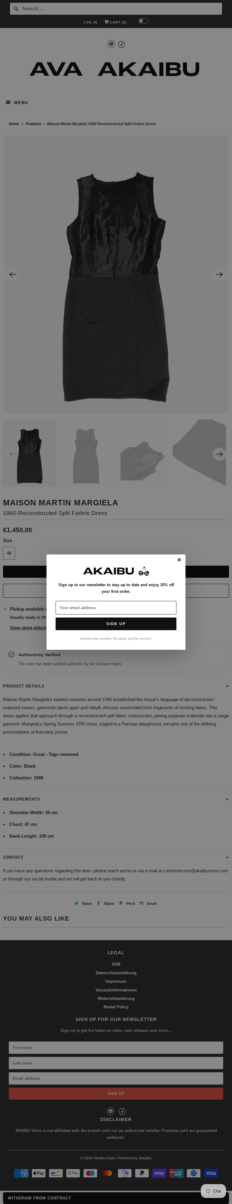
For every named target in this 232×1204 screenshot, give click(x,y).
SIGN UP (116, 624)
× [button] (179, 560)
